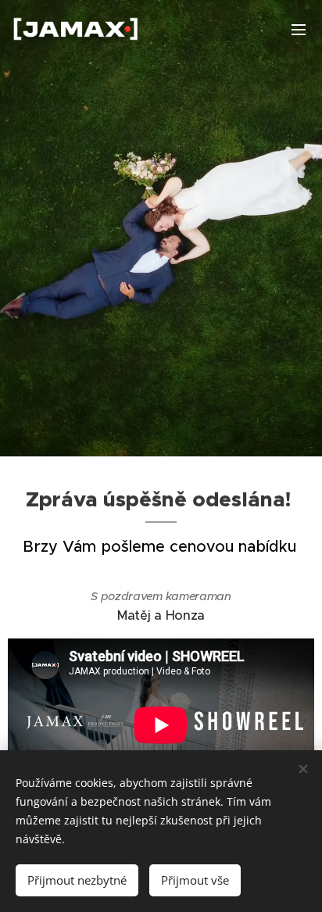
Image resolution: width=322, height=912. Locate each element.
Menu (298, 29)
